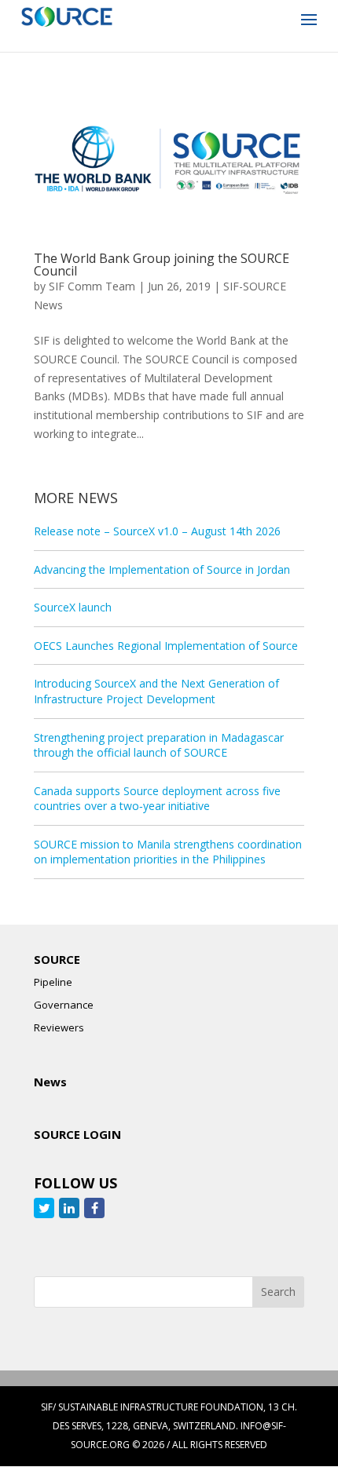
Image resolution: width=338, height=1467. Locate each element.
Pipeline (53, 982)
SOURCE (57, 959)
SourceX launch (73, 607)
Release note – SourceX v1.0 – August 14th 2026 (157, 531)
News (50, 1081)
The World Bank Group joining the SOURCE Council (161, 264)
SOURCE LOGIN (77, 1134)
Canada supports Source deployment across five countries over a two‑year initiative (157, 798)
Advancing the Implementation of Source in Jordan (162, 569)
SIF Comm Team (92, 286)
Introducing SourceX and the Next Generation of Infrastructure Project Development (156, 691)
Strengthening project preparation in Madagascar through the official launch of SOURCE (159, 745)
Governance (64, 1005)
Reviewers (59, 1027)
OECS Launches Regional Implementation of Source (166, 645)
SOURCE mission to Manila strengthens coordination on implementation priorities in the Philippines (168, 852)
